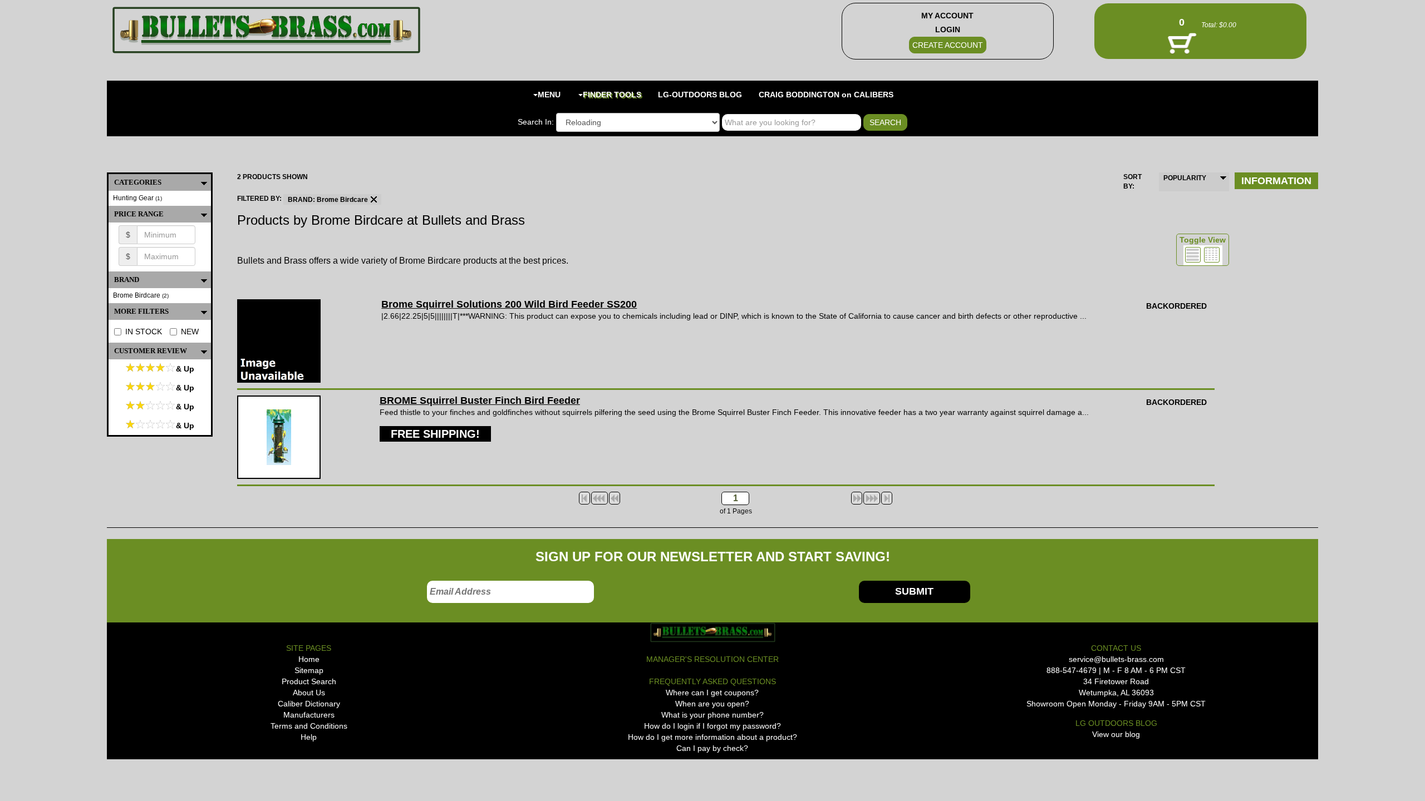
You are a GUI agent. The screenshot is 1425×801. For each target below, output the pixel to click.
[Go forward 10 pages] (856, 498)
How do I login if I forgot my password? (712, 725)
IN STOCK (143, 331)
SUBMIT (914, 591)
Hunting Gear (137, 198)
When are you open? (712, 703)
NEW (190, 331)
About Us (309, 692)
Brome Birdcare (141, 295)
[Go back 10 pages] (614, 498)
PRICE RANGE (139, 214)
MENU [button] (549, 94)
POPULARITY (1184, 178)
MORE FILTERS (141, 311)
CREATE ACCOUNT (947, 45)
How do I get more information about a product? (712, 737)
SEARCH (885, 122)
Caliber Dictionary (309, 703)
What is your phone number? (712, 714)
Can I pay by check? (712, 748)
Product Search (309, 681)
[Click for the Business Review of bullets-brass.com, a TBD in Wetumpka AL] (128, 777)
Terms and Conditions (309, 725)
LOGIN (947, 29)
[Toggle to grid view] (1212, 255)
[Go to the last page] (886, 498)
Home (309, 659)
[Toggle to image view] (1193, 255)
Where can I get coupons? (712, 692)
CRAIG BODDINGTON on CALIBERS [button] (826, 94)
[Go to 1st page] (584, 498)
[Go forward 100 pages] (871, 498)
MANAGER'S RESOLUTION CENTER (712, 659)
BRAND (126, 279)
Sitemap (308, 670)
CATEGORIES (137, 182)
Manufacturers (309, 714)
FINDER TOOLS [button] (612, 94)
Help (309, 737)
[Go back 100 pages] (599, 498)
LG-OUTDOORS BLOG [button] (700, 94)
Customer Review (150, 351)
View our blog (1116, 734)
